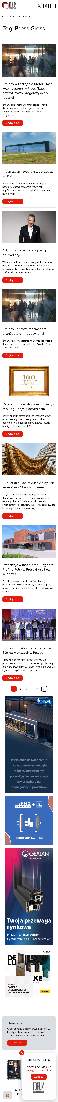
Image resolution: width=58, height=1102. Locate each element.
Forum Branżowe (11, 16)
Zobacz (38, 1077)
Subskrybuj (17, 1043)
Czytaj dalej (12, 123)
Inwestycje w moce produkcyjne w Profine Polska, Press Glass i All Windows (28, 569)
